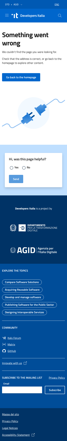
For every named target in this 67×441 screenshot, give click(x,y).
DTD (7, 4)
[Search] (60, 16)
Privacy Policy (57, 378)
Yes (16, 167)
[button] (21, 4)
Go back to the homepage (23, 77)
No (28, 167)
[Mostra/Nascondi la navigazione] (7, 15)
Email (6, 383)
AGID (16, 4)
